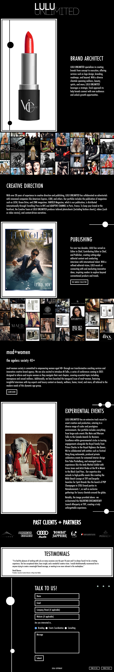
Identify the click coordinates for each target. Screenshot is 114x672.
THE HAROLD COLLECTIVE (79, 282)
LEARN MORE (12, 392)
